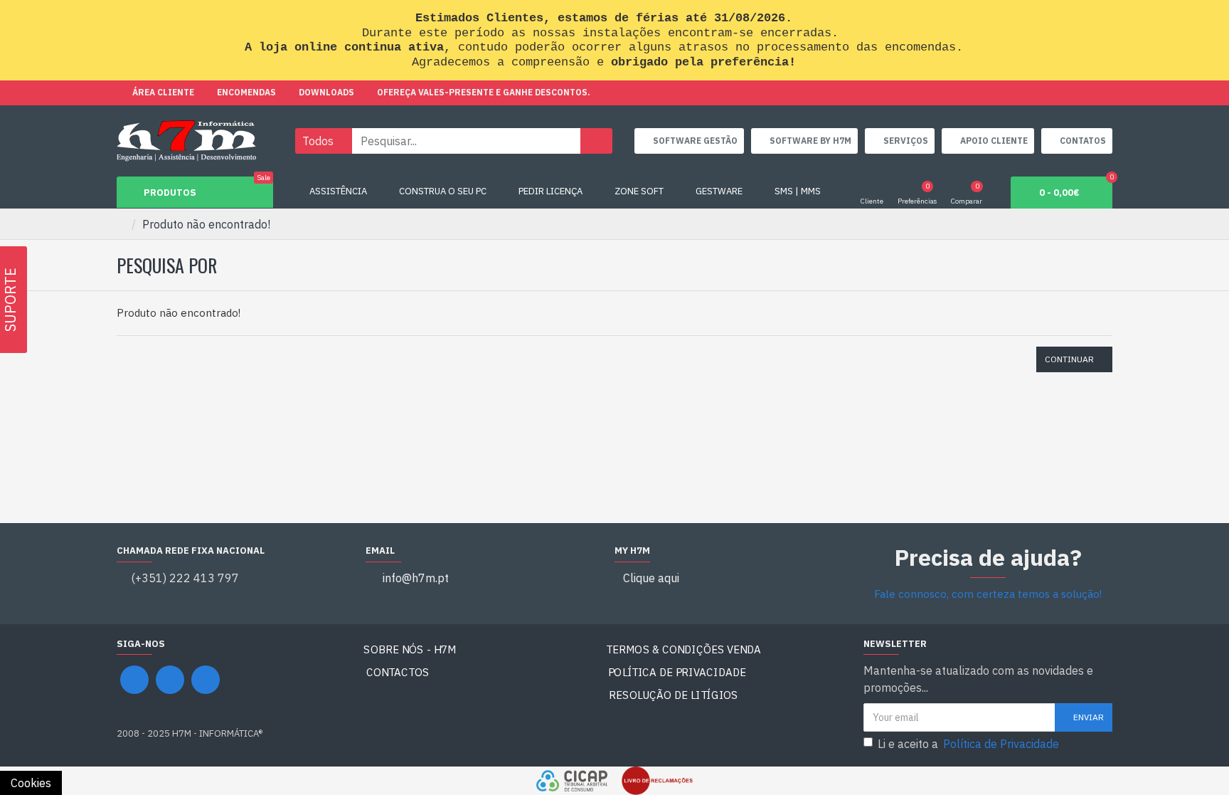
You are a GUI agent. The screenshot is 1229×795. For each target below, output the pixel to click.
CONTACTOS (398, 672)
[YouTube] (170, 679)
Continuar (1069, 359)
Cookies (31, 783)
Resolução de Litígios (674, 695)
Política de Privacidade (677, 672)
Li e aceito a (968, 744)
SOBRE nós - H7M (409, 649)
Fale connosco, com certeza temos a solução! (988, 594)
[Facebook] (134, 679)
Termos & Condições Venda (683, 649)
